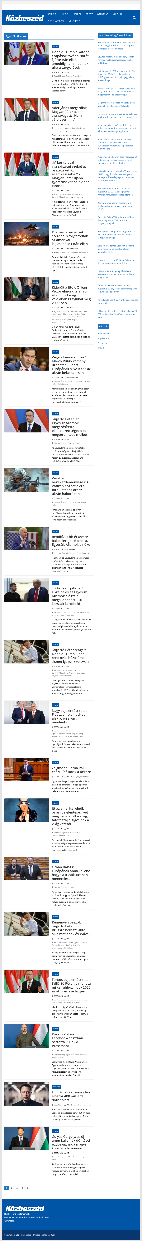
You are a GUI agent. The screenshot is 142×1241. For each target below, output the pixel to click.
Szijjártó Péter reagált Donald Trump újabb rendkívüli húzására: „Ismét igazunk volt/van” (71, 656)
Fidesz (68, 733)
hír (69, 502)
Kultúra (117, 14)
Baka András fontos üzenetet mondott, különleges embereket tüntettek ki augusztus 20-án (116, 248)
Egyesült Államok (72, 76)
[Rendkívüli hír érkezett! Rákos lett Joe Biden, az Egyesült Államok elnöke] (26, 538)
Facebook (83, 1054)
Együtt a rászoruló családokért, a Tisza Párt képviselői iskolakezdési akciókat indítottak (116, 59)
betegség (57, 553)
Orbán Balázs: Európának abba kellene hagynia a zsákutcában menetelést (71, 873)
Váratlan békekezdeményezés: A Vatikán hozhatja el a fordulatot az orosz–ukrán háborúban (70, 486)
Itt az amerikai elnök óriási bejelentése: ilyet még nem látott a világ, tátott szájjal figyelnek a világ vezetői (70, 816)
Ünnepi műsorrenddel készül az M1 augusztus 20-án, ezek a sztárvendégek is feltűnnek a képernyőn (117, 288)
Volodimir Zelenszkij (59, 322)
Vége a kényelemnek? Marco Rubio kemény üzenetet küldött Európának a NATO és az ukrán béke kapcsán (71, 365)
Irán (81, 76)
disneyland (67, 128)
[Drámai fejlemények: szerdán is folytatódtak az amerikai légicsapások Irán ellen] (26, 234)
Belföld (52, 14)
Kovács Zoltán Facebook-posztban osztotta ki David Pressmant (67, 1040)
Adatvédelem (104, 333)
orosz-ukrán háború (59, 317)
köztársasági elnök (59, 131)
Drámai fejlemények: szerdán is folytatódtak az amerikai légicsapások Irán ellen (70, 238)
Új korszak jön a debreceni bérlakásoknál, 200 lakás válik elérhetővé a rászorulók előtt (117, 314)
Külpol (65, 14)
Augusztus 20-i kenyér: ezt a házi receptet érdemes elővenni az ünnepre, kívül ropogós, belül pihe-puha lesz (117, 159)
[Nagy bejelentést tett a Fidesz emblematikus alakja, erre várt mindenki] (26, 712)
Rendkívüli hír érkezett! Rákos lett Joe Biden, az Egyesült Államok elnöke (71, 540)
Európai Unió (73, 311)
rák (88, 553)
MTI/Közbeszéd (72, 248)
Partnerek (102, 343)
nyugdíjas (69, 736)
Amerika (57, 252)
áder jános (58, 128)
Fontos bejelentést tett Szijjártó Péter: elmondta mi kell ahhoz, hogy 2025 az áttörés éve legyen (71, 985)
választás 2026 (57, 319)
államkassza (68, 194)
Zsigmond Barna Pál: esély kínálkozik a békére (71, 770)
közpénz (69, 197)
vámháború (68, 675)
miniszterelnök (84, 131)
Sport (89, 14)
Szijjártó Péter (73, 443)
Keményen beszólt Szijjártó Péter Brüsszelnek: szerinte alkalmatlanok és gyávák (71, 928)
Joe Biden (82, 553)
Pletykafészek (55, 21)
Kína (70, 673)
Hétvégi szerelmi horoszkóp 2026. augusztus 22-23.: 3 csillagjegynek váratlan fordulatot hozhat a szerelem (115, 191)
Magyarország (68, 314)
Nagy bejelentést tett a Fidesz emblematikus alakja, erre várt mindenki (70, 716)
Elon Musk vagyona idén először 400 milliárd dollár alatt (71, 1096)
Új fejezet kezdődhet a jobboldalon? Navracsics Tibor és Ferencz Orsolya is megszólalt (116, 274)
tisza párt (71, 317)
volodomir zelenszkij (66, 615)
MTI (67, 72)
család (65, 731)
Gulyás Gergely (81, 1157)
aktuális (57, 612)
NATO (81, 381)
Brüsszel (64, 670)
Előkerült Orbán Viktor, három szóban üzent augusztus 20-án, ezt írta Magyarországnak (116, 220)
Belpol (77, 14)
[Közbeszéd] (24, 17)
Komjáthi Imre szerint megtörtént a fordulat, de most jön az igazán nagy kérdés (115, 205)
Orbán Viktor (80, 314)
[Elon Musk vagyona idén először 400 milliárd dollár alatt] (26, 1094)
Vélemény (74, 21)
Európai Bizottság (58, 945)
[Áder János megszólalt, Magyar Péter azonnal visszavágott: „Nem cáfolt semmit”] (26, 109)
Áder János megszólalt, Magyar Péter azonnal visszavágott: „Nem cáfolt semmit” (70, 113)
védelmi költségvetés (60, 384)
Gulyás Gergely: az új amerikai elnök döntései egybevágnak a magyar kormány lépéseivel (71, 1142)
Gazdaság (102, 14)
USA (67, 835)
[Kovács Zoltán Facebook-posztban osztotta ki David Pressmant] (26, 1036)
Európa (71, 887)
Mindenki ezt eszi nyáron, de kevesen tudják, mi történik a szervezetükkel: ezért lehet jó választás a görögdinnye (117, 128)
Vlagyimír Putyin (70, 319)
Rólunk (101, 348)
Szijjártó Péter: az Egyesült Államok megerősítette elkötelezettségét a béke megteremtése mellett (71, 427)
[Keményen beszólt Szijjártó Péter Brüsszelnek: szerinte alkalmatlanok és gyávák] (26, 924)
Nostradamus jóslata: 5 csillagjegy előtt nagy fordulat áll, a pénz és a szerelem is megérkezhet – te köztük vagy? (117, 91)
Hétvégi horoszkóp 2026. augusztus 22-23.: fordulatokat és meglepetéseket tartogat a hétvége (116, 234)
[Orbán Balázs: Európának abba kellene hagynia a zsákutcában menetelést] (26, 868)
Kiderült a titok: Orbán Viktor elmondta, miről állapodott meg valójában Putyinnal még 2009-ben (71, 295)
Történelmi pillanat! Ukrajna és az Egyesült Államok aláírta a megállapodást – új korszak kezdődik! (69, 596)
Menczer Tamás (58, 736)
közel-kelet (83, 311)
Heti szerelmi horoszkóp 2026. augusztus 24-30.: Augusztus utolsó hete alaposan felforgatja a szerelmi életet (117, 45)
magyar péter (72, 131)
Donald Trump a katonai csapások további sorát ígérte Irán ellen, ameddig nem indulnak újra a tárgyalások (71, 60)
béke (74, 777)
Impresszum (103, 338)
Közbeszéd (70, 549)
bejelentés (58, 731)
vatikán (54, 505)
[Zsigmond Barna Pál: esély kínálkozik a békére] (26, 769)
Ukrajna (79, 317)
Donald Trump (59, 76)
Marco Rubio (73, 381)
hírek (76, 887)
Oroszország (57, 948)
